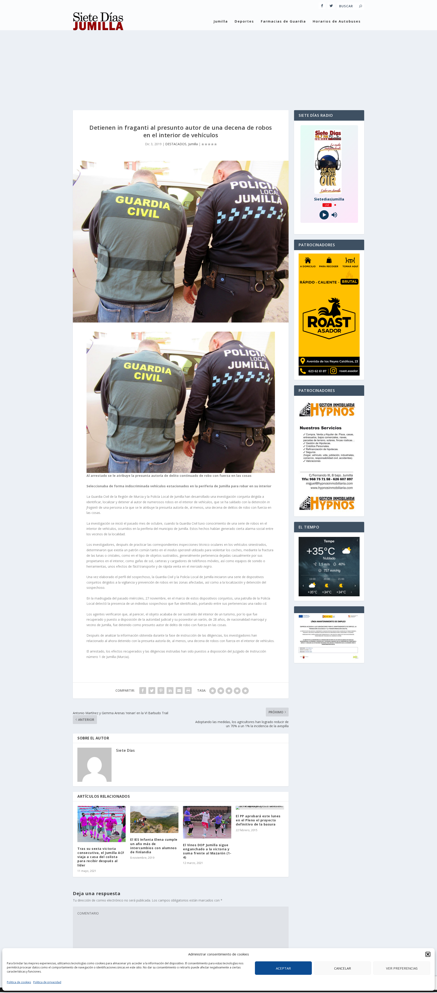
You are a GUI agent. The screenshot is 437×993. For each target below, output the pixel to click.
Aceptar (283, 968)
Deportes (244, 21)
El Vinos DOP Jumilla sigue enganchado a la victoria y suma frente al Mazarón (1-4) (207, 851)
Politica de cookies (19, 982)
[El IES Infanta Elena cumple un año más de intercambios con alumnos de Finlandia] (154, 819)
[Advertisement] (218, 67)
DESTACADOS (175, 144)
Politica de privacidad (47, 982)
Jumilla (221, 21)
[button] (428, 954)
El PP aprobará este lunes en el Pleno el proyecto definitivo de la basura (258, 820)
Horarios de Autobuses (337, 21)
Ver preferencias (402, 968)
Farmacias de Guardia (283, 21)
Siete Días (125, 750)
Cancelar (342, 968)
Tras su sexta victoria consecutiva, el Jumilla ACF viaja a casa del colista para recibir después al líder (100, 856)
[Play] (324, 215)
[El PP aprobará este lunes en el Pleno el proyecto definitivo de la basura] (260, 808)
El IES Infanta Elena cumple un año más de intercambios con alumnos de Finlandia (154, 845)
